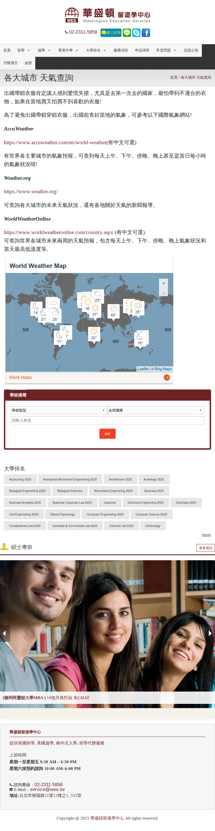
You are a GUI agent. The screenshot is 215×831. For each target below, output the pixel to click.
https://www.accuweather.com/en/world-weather (55, 142)
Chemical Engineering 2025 (146, 502)
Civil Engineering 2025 (23, 514)
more (206, 535)
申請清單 (142, 50)
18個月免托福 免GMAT (46, 697)
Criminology (152, 526)
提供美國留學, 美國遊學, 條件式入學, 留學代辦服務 (57, 743)
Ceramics (110, 502)
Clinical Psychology (62, 514)
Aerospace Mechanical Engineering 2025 (70, 479)
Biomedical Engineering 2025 (113, 491)
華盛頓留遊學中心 (25, 732)
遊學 (41, 50)
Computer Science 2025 (151, 514)
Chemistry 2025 (186, 502)
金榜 (28, 63)
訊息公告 (191, 50)
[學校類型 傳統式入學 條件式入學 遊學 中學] (59, 412)
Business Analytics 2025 (25, 502)
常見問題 (163, 50)
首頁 (7, 50)
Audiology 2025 (154, 479)
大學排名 (93, 50)
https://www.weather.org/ (31, 191)
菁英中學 (65, 50)
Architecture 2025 (120, 479)
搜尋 (107, 433)
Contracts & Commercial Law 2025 (74, 526)
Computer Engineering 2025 (105, 514)
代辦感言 (10, 63)
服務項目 (121, 50)
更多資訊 (205, 548)
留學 (21, 50)
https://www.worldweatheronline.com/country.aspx (58, 232)
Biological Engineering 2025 (27, 491)
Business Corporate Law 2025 (72, 502)
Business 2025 (154, 491)
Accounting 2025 (20, 479)
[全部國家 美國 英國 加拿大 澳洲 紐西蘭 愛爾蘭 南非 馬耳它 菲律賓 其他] (156, 412)
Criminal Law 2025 (121, 526)
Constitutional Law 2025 (25, 526)
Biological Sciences (69, 491)
